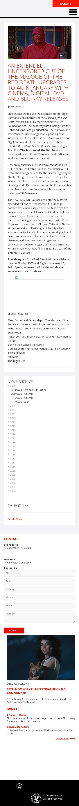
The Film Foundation (18, 9)
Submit (14, 630)
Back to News (15, 519)
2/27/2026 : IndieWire (22, 393)
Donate (65, 3)
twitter (5, 786)
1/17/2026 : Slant (19, 401)
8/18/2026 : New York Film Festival (28, 389)
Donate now (62, 738)
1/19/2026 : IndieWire (22, 397)
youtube (12, 786)
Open (73, 12)
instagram (19, 786)
